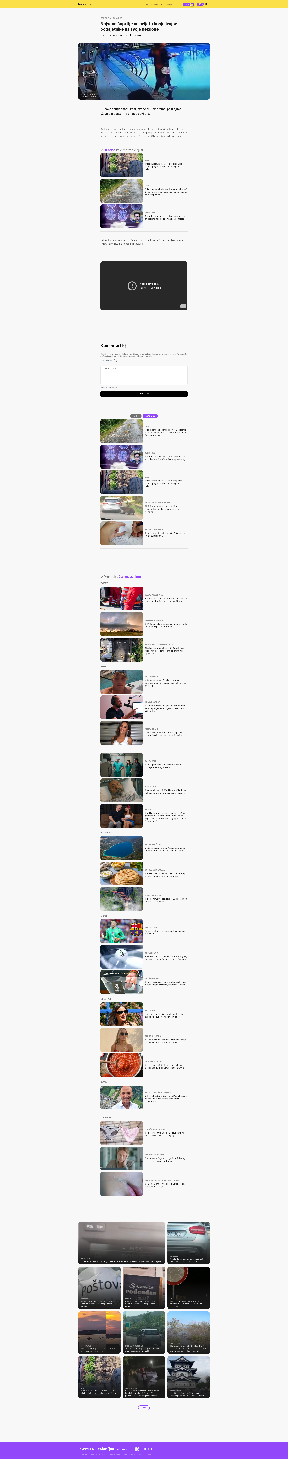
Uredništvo (84, 1455)
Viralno (149, 4)
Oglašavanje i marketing (98, 1455)
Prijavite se (144, 394)
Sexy (177, 4)
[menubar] (207, 4)
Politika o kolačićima (145, 1455)
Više (144, 1408)
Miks (156, 4)
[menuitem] (207, 4)
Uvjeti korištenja (114, 1455)
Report (170, 4)
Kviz (162, 4)
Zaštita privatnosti (129, 1455)
